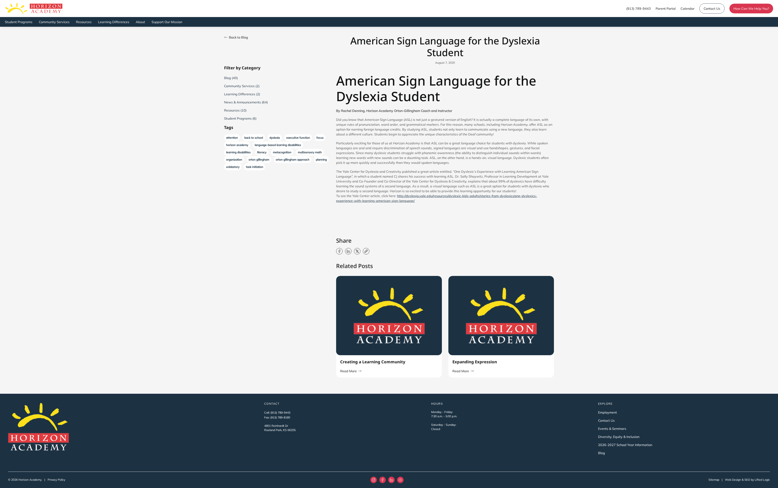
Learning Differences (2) (242, 94)
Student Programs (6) (240, 118)
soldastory (232, 167)
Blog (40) (231, 78)
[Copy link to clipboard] (366, 251)
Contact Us (712, 8)
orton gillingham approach (292, 159)
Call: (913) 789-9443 (277, 412)
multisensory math (310, 152)
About (140, 22)
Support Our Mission (167, 22)
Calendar (688, 8)
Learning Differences (113, 22)
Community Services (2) (242, 86)
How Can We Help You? (751, 8)
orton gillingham (259, 159)
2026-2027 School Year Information (625, 445)
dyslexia (274, 137)
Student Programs (18, 22)
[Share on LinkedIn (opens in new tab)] (348, 251)
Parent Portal (666, 8)
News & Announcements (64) (246, 102)
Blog (601, 453)
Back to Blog (238, 37)
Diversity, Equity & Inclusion (618, 437)
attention (232, 137)
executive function (298, 137)
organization (234, 159)
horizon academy (237, 145)
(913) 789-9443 (638, 8)
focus (320, 137)
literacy (261, 152)
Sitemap (714, 480)
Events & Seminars (612, 429)
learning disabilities (238, 152)
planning (321, 159)
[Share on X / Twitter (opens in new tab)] (357, 251)
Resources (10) (235, 110)
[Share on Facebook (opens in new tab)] (339, 251)
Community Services (54, 22)
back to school (253, 137)
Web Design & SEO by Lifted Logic (747, 480)
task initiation (254, 167)
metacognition (282, 152)
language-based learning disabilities (278, 145)
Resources (84, 22)
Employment (607, 412)
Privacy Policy (56, 480)
